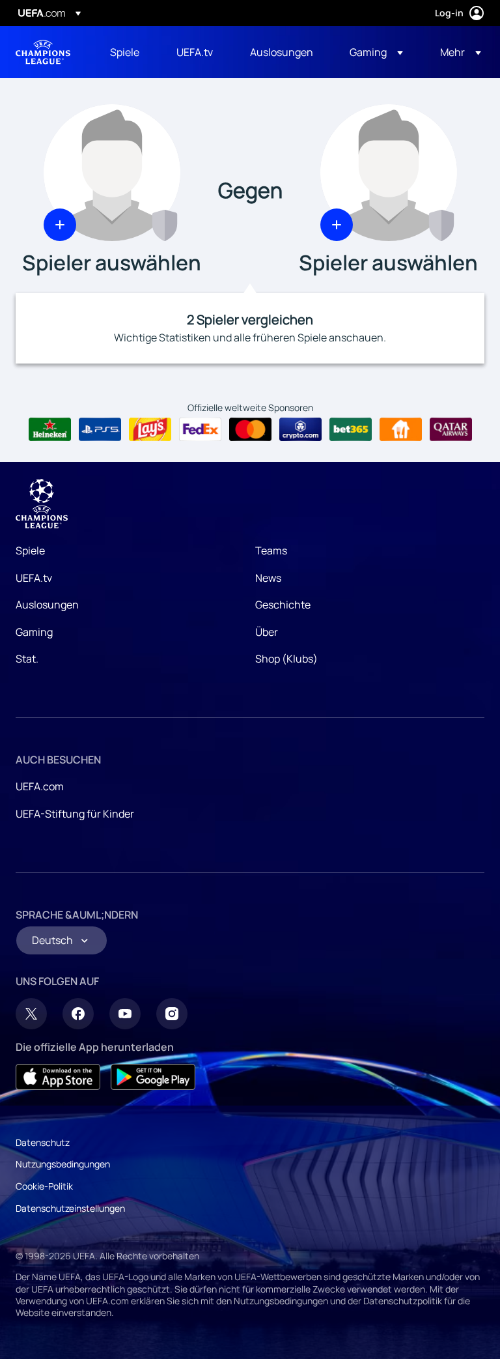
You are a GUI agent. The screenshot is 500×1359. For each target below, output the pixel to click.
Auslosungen (47, 604)
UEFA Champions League (43, 52)
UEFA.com (40, 786)
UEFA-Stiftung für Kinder (75, 814)
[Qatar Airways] (451, 429)
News (268, 578)
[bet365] (350, 429)
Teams (271, 550)
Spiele (30, 550)
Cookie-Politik (44, 1186)
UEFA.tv (34, 578)
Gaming (34, 632)
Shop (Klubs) (286, 658)
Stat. (27, 658)
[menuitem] (127, 52)
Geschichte (283, 604)
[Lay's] (150, 429)
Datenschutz (43, 1142)
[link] (125, 52)
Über (266, 632)
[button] (376, 52)
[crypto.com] (300, 429)
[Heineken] (50, 429)
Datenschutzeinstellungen (70, 1208)
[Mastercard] (250, 429)
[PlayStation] (100, 429)
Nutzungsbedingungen (63, 1164)
